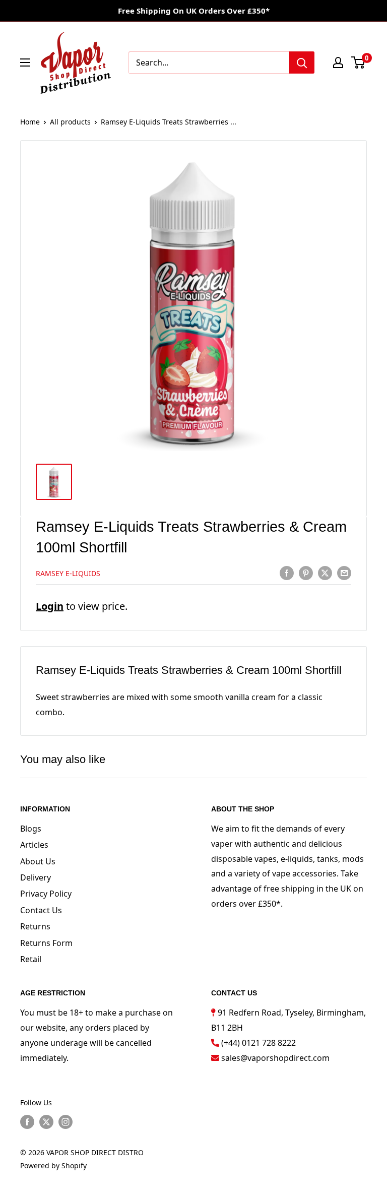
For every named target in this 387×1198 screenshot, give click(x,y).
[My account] (338, 62)
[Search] (301, 62)
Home (30, 122)
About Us (37, 861)
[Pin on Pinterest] (306, 572)
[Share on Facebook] (287, 572)
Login (49, 606)
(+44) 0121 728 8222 (258, 1042)
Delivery (35, 877)
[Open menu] (25, 62)
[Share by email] (344, 572)
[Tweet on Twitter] (325, 572)
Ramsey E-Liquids (68, 573)
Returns (35, 926)
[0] (358, 62)
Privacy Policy (46, 893)
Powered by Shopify (53, 1165)
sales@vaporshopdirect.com (275, 1057)
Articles (34, 844)
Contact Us (41, 910)
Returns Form (46, 943)
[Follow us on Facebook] (27, 1122)
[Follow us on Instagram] (65, 1122)
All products (70, 122)
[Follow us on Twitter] (46, 1122)
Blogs (30, 828)
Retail (30, 959)
